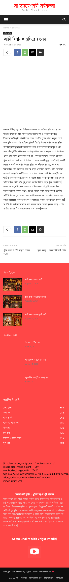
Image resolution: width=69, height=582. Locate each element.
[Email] (32, 52)
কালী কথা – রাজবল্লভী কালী (36, 314)
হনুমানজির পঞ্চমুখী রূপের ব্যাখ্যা (36, 377)
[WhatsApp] (25, 52)
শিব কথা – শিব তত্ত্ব (32, 342)
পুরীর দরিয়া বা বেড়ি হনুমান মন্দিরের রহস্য (16, 252)
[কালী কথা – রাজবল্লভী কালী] (12, 319)
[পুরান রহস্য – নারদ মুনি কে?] (12, 364)
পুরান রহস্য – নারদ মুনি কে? (35, 359)
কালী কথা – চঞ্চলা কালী (34, 279)
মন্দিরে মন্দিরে (16, 27)
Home (6, 27)
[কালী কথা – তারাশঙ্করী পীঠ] (12, 301)
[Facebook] (17, 52)
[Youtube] (34, 552)
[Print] (40, 52)
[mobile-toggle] (5, 19)
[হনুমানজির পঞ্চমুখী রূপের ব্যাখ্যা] (12, 382)
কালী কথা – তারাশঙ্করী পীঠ (35, 296)
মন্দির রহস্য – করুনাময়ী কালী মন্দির (52, 250)
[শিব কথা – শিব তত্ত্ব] (12, 347)
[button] (64, 19)
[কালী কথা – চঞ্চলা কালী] (12, 284)
